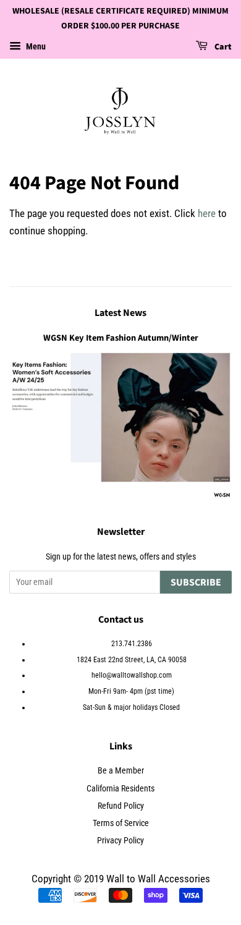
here (207, 213)
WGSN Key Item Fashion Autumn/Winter (120, 337)
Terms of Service (121, 823)
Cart (222, 47)
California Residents (120, 788)
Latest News (120, 313)
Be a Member (121, 770)
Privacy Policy (120, 840)
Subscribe (196, 582)
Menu (35, 46)
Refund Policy (121, 806)
